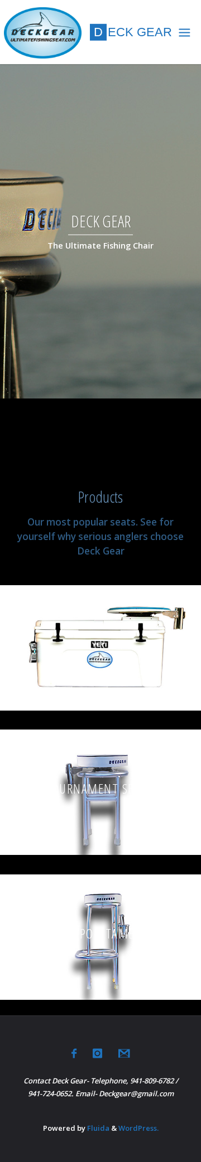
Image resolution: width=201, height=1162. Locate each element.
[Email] (124, 1053)
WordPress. (138, 1128)
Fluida (97, 1128)
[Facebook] (74, 1053)
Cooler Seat (101, 644)
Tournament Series (100, 788)
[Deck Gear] (43, 32)
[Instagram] (97, 1053)
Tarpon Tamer (100, 932)
